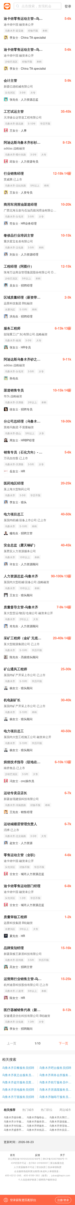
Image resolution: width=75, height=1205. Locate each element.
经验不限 (33, 30)
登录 (68, 6)
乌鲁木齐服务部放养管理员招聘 (44, 1121)
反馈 (37, 1155)
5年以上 (34, 185)
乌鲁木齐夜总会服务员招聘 (19, 1075)
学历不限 (45, 123)
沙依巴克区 (11, 61)
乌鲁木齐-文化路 (14, 247)
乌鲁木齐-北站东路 (15, 185)
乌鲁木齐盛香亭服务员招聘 (19, 1129)
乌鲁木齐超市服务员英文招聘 (20, 1082)
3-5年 (23, 92)
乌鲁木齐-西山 (13, 433)
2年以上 (32, 402)
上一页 (11, 1043)
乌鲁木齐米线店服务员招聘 (42, 1129)
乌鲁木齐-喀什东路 (15, 154)
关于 (62, 1155)
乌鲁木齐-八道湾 (14, 991)
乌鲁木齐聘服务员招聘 (39, 1125)
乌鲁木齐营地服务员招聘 (18, 1089)
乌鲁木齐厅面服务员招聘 (18, 1097)
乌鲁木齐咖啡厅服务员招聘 (56, 1097)
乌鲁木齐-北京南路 (15, 836)
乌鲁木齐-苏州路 (14, 960)
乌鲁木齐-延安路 (14, 30)
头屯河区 (10, 92)
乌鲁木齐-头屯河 (14, 216)
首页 (12, 1155)
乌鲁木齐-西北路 (14, 123)
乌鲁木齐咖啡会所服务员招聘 (43, 1117)
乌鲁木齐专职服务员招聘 (17, 1125)
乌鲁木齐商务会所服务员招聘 (56, 1075)
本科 (45, 30)
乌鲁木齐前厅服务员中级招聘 (56, 1082)
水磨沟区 (10, 309)
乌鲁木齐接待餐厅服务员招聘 (20, 1117)
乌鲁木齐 (10, 495)
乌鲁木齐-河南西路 (15, 805)
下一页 (63, 1043)
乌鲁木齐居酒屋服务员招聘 (56, 1089)
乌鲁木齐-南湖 (13, 340)
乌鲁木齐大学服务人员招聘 (19, 1121)
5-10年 (32, 123)
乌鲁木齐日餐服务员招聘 (18, 1067)
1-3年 (23, 898)
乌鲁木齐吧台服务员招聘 (55, 1067)
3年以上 (24, 929)
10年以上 (25, 557)
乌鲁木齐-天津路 (14, 402)
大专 (32, 92)
